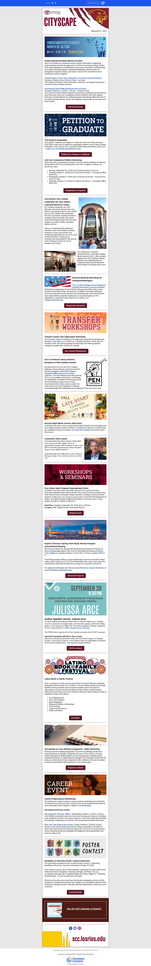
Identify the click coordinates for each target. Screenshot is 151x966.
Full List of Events (75, 107)
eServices (49, 432)
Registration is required (75, 190)
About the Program (76, 576)
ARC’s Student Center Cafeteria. (77, 628)
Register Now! (75, 513)
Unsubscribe (61, 954)
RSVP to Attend (75, 648)
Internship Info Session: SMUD (57, 814)
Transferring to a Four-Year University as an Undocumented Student (73, 78)
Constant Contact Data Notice (85, 954)
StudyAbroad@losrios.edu (60, 570)
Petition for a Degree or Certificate (75, 154)
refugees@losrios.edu (54, 300)
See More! (75, 718)
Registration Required (75, 305)
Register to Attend (75, 768)
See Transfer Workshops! (75, 351)
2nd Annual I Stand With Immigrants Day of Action (65, 89)
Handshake (86, 805)
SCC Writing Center (90, 752)
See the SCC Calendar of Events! (84, 908)
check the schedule (82, 430)
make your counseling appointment (61, 149)
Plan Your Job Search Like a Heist (59, 825)
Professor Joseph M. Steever (92, 568)
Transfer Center (54, 339)
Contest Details (75, 892)
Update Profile (70, 954)
